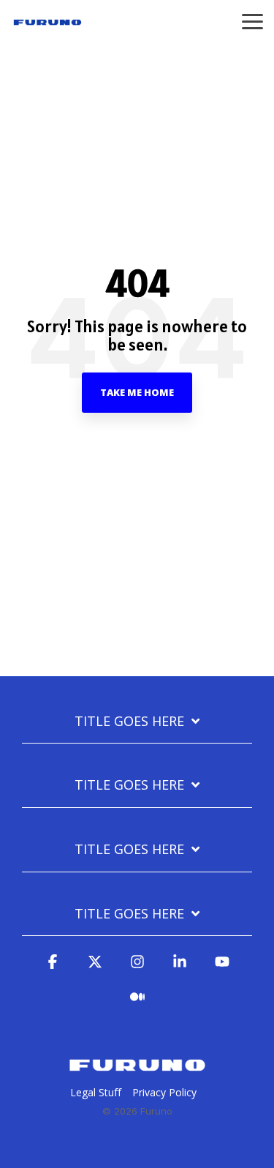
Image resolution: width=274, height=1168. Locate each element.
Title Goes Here (129, 721)
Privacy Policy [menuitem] (164, 1092)
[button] (252, 20)
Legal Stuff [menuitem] (95, 1092)
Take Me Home (137, 392)
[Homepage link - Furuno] (137, 1068)
